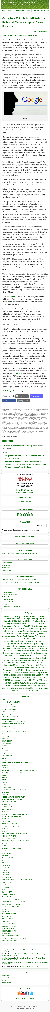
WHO (14, 691)
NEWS (36, 31)
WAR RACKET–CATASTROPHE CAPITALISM (16, 763)
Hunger (41, 644)
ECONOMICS (6, 868)
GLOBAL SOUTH (7, 787)
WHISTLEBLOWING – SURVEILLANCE (14, 833)
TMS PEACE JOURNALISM (10, 717)
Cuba (14, 629)
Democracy (36, 629)
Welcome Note (6, 570)
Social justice (42, 675)
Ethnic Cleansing (30, 633)
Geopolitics (16, 641)
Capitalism (29, 621)
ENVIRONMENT (7, 821)
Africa (13, 617)
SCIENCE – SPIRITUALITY (10, 906)
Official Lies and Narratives (24, 665)
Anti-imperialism (38, 617)
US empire (31, 683)
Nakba (5, 663)
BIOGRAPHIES (6, 714)
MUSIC (4, 889)
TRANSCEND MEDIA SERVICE (21, 2)
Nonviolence (20, 663)
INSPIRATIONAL (7, 911)
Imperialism (11, 646)
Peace (41, 668)
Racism (18, 673)
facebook (9, 401)
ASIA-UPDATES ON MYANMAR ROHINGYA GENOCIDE (19, 770)
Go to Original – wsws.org (12, 390)
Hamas (38, 641)
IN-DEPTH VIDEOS (8, 928)
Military (7, 660)
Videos (29, 10)
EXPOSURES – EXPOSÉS (10, 826)
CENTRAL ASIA (7, 780)
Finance (31, 636)
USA (23, 682)
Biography (7, 621)
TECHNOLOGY (7, 743)
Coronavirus (7, 626)
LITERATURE (6, 887)
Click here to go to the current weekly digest (19, 445)
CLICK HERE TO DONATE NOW (25, 479)
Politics (21, 670)
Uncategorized (6, 933)
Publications (6, 567)
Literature (7, 658)
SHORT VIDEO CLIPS (9, 931)
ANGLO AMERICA (7, 755)
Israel (6, 653)
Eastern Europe (16, 631)
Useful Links (6, 975)
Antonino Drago (7, 958)
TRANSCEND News (8, 704)
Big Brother (40, 619)
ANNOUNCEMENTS (8, 712)
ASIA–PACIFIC (6, 765)
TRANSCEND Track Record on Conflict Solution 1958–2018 (21, 582)
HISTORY (5, 829)
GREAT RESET (6, 865)
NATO (11, 662)
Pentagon (7, 670)
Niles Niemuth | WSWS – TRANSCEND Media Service (20, 35)
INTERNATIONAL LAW (9, 802)
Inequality (40, 646)
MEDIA (4, 785)
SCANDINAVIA (6, 804)
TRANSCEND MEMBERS (10, 729)
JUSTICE (5, 760)
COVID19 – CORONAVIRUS (11, 904)
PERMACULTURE (7, 877)
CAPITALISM (6, 819)
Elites (8, 633)
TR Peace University (8, 597)
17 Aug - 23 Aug (25, 501)
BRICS (14, 621)
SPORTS (4, 909)
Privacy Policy (6, 983)
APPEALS (5, 794)
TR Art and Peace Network (10, 594)
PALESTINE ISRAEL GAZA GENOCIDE (14, 799)
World (27, 691)
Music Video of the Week (9, 941)
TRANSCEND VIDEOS (9, 707)
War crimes (36, 686)
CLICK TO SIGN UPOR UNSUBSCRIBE (25, 514)
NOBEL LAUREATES (8, 719)
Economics (34, 631)
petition (19, 373)
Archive (9, 10)
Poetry (15, 670)
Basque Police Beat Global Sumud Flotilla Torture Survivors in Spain (24, 456)
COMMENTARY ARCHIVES (10, 936)
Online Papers (6, 565)
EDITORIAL (5, 699)
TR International (7, 592)
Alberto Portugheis (7, 962)
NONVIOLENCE (7, 726)
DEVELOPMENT (7, 872)
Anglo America (23, 616)
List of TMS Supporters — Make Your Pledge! (25, 491)
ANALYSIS (5, 738)
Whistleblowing (42, 688)
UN (45, 680)
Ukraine (40, 680)
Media (31, 658)
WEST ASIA (5, 811)
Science (12, 675)
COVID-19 (28, 626)
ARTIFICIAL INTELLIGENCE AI (11, 816)
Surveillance (15, 680)
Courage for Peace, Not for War (28, 966)
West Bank (30, 688)
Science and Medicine (26, 675)
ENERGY (5, 768)
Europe (41, 633)
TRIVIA (4, 885)
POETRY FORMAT (7, 919)
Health (45, 641)
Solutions (16, 677)
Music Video (41, 660)
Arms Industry (17, 619)
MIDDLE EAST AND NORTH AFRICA (13, 797)
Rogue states (42, 673)
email (21, 396)
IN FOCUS (5, 746)
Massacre (24, 658)
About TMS (36, 10)
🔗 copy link (22, 401)
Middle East (40, 658)
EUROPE (5, 782)
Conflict (41, 623)
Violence (9, 685)
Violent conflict (20, 686)
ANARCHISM (6, 875)
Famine (19, 636)
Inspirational (7, 648)
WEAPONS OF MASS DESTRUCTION (14, 731)
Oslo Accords (41, 665)
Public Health (8, 672)
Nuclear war (30, 663)
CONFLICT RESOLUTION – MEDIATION (14, 721)
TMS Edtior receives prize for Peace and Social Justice (19, 579)
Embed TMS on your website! (25, 998)
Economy (43, 631)
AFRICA (4, 748)
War (28, 686)
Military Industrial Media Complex (23, 660)
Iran (45, 650)
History (19, 643)
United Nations (12, 683)
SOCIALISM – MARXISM (9, 824)
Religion (24, 673)
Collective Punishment (18, 624)
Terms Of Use (6, 978)
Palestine (10, 667)
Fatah (25, 636)
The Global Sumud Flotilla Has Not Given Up (23, 461)
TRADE (4, 870)
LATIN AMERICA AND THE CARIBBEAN (14, 790)
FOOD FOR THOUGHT (9, 914)
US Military (40, 683)
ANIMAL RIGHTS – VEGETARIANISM (13, 902)
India (20, 646)
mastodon (37, 396)
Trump (30, 680)
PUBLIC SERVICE (7, 882)
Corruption (18, 626)
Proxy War (43, 670)
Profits (35, 670)
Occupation (8, 665)
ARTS (3, 860)
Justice (21, 655)
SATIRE (4, 846)
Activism (7, 616)
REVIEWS (5, 843)
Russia (5, 675)
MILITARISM (6, 736)
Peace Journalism (19, 10)
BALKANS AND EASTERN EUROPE (13, 773)
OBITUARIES (6, 921)
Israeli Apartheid (16, 653)
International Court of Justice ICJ (25, 648)
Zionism (34, 691)
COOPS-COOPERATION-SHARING (13, 724)
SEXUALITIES (6, 897)
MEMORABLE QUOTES (9, 753)
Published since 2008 (25, 1009)
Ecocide (26, 631)
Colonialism (32, 624)
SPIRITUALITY (6, 916)
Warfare (14, 688)
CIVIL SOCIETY (7, 892)
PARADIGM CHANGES (9, 838)
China (37, 621)
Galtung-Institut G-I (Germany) (11, 607)
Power (29, 670)
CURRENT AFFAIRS (8, 894)
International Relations (27, 650)
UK (34, 680)
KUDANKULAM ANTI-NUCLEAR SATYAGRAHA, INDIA (19, 880)
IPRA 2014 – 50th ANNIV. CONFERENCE (15, 938)
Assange (27, 619)
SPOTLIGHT (6, 792)
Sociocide (8, 677)
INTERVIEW (5, 863)
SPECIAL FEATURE (8, 853)
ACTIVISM (5, 751)
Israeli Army (27, 653)
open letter (11, 296)
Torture (23, 680)
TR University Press (8, 604)
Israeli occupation (39, 653)
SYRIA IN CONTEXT (8, 807)
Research (32, 673)
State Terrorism (28, 677)
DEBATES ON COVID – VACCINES (13, 848)
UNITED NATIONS (7, 809)
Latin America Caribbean (35, 656)
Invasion (40, 650)
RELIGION (5, 855)
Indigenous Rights (29, 646)
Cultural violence (24, 628)
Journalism (12, 656)
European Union (9, 636)
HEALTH (4, 831)
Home (3, 10)
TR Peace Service (7, 599)
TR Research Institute (8, 602)
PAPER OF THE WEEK (9, 709)
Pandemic (34, 668)
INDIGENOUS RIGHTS (9, 836)
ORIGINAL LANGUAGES (9, 926)
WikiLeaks (20, 691)
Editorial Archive (7, 563)
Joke (6, 656)
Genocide (30, 638)
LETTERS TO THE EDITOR (10, 899)
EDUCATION (6, 777)
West (21, 688)
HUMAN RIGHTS (7, 741)
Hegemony (11, 643)
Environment (17, 633)
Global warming (28, 641)
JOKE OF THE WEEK (8, 924)
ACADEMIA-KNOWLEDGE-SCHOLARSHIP (15, 814)
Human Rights (31, 643)
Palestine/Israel (23, 668)
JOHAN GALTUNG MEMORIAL (11, 702)
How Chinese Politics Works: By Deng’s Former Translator (20, 553)
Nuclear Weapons (41, 663)
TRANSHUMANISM (8, 858)
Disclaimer (5, 980)
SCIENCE (5, 850)
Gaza (22, 638)
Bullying (21, 621)
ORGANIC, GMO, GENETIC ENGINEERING (15, 841)
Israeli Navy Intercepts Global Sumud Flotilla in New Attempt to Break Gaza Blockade (26, 465)
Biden (33, 619)
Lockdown (15, 658)
